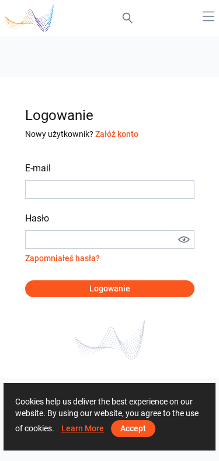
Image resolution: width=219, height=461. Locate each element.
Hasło (37, 218)
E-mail (38, 168)
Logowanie (109, 288)
